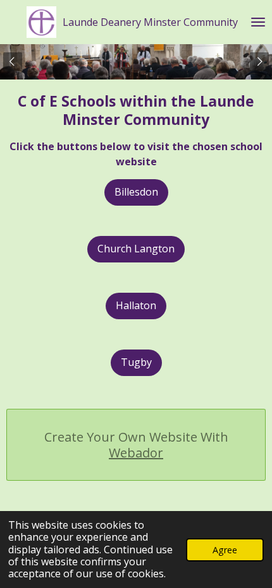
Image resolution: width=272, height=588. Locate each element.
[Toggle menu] (258, 22)
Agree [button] (225, 550)
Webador (136, 453)
